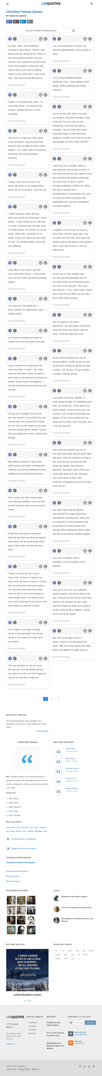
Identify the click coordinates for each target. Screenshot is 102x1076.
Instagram (32, 1026)
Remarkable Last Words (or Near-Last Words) (55, 1045)
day (72, 958)
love (31, 827)
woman (43, 827)
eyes (36, 827)
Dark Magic (13, 811)
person (18, 831)
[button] (91, 3)
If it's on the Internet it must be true (76, 908)
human (57, 955)
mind (8, 827)
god (84, 951)
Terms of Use (11, 1069)
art (79, 955)
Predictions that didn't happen (74, 896)
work (72, 955)
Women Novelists (13, 881)
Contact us (10, 1044)
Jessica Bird (70, 748)
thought (58, 958)
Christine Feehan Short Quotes (20, 862)
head (12, 831)
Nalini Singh (70, 758)
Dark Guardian (15, 815)
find (7, 831)
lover (45, 831)
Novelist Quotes (12, 876)
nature (70, 951)
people (30, 831)
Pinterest (31, 1033)
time (13, 827)
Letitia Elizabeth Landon (27, 994)
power (91, 951)
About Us (35, 1069)
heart (23, 827)
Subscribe (90, 1023)
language (38, 831)
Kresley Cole (71, 778)
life (27, 827)
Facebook (32, 1022)
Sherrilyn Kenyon (72, 768)
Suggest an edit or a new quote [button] (23, 848)
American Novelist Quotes (17, 871)
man (18, 827)
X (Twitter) (32, 1030)
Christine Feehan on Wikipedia (23, 839)
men (65, 958)
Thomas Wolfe (42, 731)
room (24, 831)
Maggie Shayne (72, 788)
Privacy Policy (24, 1069)
